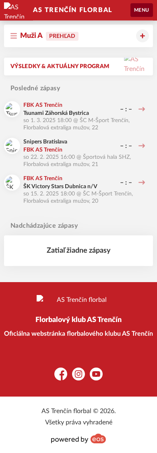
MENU (141, 10)
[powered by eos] (78, 438)
